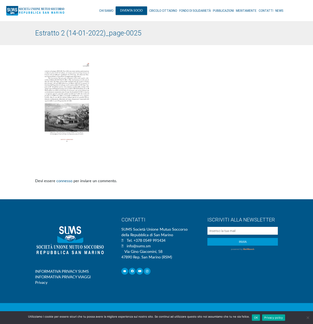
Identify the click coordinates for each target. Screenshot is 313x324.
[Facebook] (132, 271)
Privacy (41, 283)
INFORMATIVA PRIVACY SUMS (62, 272)
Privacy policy (273, 317)
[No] (308, 317)
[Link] (35, 10)
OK (256, 317)
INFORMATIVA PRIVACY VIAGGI (63, 277)
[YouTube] (139, 271)
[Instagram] (147, 271)
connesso (64, 181)
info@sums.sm (139, 246)
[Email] (124, 271)
